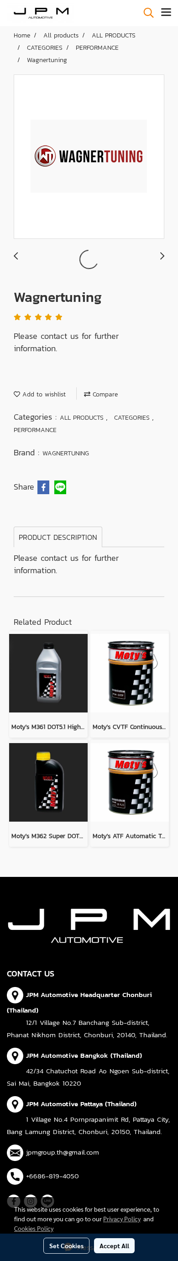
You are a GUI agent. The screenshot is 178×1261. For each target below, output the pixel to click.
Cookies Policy (33, 1228)
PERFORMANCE (35, 430)
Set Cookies (66, 1245)
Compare (104, 394)
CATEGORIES (133, 417)
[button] (145, 13)
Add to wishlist (43, 394)
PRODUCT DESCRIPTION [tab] (58, 537)
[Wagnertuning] (89, 157)
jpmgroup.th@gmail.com (62, 1152)
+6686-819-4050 (52, 1176)
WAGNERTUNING (65, 453)
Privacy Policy (122, 1218)
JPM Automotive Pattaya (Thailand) (81, 1103)
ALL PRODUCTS (83, 417)
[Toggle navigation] (166, 13)
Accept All (114, 1245)
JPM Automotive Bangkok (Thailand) (84, 1055)
